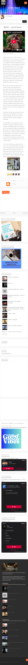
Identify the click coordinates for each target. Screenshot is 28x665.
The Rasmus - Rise (5, 521)
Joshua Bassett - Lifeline (13, 458)
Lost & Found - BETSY (8, 53)
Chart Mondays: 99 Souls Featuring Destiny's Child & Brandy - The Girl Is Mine (16, 309)
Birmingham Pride (16, 66)
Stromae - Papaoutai (12, 319)
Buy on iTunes (14, 171)
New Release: (4, 458)
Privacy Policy (15, 661)
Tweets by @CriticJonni (6, 353)
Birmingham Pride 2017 (12, 57)
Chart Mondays (4, 479)
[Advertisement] (14, 409)
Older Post (25, 213)
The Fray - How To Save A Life (15, 331)
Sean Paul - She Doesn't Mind (13, 629)
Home (14, 213)
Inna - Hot (10, 283)
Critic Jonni (11, 661)
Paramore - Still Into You (13, 277)
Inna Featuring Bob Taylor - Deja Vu (16, 289)
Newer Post (2, 213)
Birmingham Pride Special (8, 59)
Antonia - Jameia (11, 313)
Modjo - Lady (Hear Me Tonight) (15, 325)
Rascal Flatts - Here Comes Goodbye (14, 648)
